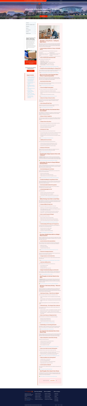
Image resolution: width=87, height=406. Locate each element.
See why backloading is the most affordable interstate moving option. (50, 177)
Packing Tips (27, 26)
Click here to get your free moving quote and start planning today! (48, 376)
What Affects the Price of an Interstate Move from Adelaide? (31, 83)
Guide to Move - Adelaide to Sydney (30, 24)
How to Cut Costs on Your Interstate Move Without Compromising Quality (31, 80)
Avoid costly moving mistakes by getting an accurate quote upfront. (50, 346)
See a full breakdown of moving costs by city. (47, 232)
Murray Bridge (56, 400)
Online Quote (45, 3)
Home (42, 3)
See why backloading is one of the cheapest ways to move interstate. (50, 72)
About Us (27, 28)
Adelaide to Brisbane (38, 393)
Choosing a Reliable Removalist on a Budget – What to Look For (31, 91)
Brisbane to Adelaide (48, 393)
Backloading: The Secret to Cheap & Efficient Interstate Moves (31, 86)
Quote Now (60, 3)
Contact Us (56, 3)
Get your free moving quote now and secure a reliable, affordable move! (49, 283)
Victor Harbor (56, 399)
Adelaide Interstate (28, 33)
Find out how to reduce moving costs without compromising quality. (50, 66)
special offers (52, 380)
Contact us (27, 31)
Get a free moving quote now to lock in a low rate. (47, 85)
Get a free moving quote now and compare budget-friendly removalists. (50, 260)
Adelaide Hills (56, 393)
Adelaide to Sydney (37, 396)
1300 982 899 (44, 13)
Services (52, 3)
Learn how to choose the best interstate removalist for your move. (49, 249)
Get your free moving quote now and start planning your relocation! (48, 160)
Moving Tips (48, 3)
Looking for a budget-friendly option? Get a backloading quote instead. (50, 355)
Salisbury (56, 396)
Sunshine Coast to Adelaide (48, 399)
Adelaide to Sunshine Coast (39, 399)
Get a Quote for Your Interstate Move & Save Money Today (30, 97)
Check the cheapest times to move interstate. (47, 107)
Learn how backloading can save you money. (46, 274)
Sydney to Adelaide (47, 396)
